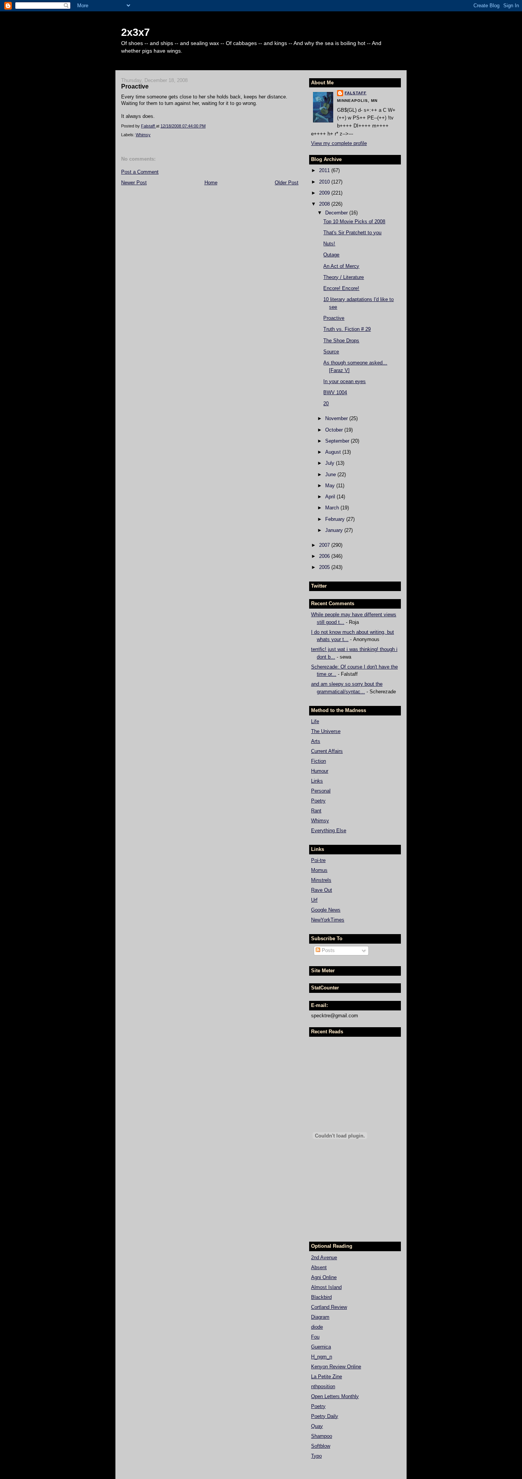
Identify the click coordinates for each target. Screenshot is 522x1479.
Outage (331, 255)
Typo (316, 1456)
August (333, 452)
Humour (319, 771)
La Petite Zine (326, 1376)
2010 (325, 182)
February (335, 519)
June (331, 474)
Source (331, 351)
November (337, 418)
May (330, 485)
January (334, 530)
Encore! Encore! (341, 288)
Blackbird (321, 1297)
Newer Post (134, 182)
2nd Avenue (324, 1257)
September (338, 441)
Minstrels (321, 880)
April (331, 496)
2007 (325, 545)
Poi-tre (318, 860)
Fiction (318, 761)
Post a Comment (140, 172)
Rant (316, 811)
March (332, 508)
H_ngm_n (321, 1357)
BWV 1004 (335, 392)
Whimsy (143, 134)
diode (317, 1327)
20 (326, 403)
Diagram (320, 1317)
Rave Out (321, 890)
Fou (315, 1337)
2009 (325, 193)
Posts (327, 950)
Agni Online (324, 1277)
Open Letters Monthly (335, 1396)
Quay (317, 1426)
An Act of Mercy (341, 266)
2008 (325, 204)
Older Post (286, 182)
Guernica (321, 1347)
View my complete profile (339, 143)
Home (210, 182)
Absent (319, 1267)
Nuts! (329, 243)
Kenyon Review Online (336, 1366)
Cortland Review (329, 1307)
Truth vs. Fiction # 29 (347, 329)
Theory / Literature (343, 277)
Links (317, 781)
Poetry (318, 801)
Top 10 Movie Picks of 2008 (354, 221)
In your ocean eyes (344, 381)
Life (315, 721)
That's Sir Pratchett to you (352, 232)
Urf (314, 900)
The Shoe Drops (341, 340)
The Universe (325, 731)
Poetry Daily (324, 1416)
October (334, 430)
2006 (325, 556)
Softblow (320, 1446)
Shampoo (321, 1436)
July (330, 463)
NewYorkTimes (327, 920)
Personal (321, 791)
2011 (325, 170)
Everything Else (328, 830)
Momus (319, 870)
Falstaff (355, 93)
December (337, 213)
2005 (325, 567)
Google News (325, 910)
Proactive (333, 318)
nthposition (323, 1386)
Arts (315, 741)
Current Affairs (327, 751)
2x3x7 (135, 32)
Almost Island (326, 1287)
